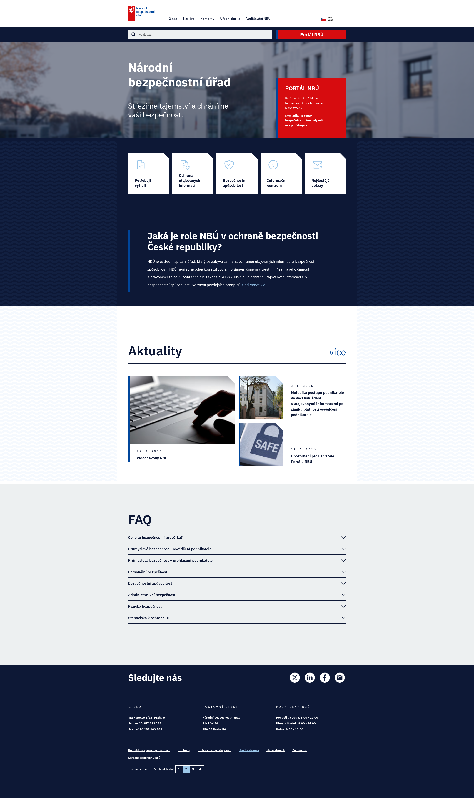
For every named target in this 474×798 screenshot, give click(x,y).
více (337, 352)
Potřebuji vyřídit (148, 173)
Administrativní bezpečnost (151, 594)
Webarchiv (299, 750)
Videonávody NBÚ (152, 457)
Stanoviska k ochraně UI (149, 617)
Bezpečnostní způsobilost (237, 173)
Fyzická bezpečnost (145, 606)
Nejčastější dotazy (325, 173)
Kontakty (184, 750)
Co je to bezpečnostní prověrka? (155, 537)
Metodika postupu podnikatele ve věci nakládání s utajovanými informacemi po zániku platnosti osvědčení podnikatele (317, 403)
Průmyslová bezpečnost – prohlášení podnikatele (170, 560)
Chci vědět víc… (255, 284)
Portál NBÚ (311, 34)
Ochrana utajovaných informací (192, 173)
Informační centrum (281, 173)
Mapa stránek (275, 750)
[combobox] (200, 34)
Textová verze (137, 769)
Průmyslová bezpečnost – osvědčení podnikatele (169, 548)
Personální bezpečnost (147, 571)
